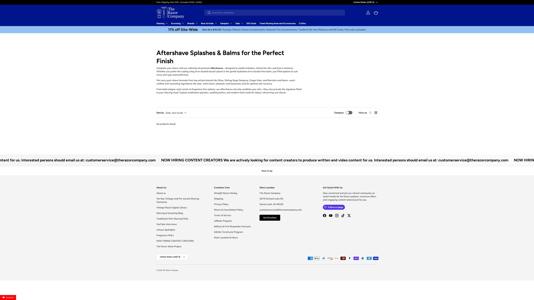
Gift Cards (251, 23)
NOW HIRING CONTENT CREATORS (175, 240)
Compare (339, 112)
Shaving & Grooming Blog (169, 213)
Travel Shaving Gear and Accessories (277, 23)
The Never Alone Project (168, 246)
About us (161, 193)
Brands (190, 23)
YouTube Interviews (166, 224)
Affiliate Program (223, 220)
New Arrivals (207, 23)
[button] (376, 13)
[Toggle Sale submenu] (242, 23)
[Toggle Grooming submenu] (183, 23)
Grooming (176, 23)
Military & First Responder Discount (232, 226)
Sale (237, 23)
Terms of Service (222, 215)
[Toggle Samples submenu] (231, 23)
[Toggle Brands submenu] (196, 23)
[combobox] (274, 13)
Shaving (160, 23)
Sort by (160, 112)
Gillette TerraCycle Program (228, 232)
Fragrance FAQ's (165, 235)
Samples (224, 23)
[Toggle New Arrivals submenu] (215, 23)
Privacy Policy (221, 204)
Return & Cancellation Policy (228, 209)
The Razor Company (170, 270)
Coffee (302, 23)
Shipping (218, 198)
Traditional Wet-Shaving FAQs (172, 218)
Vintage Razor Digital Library (171, 207)
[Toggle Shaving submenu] (166, 23)
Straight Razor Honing (225, 193)
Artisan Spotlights (165, 229)
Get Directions (269, 217)
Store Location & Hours (226, 237)
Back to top (267, 171)
